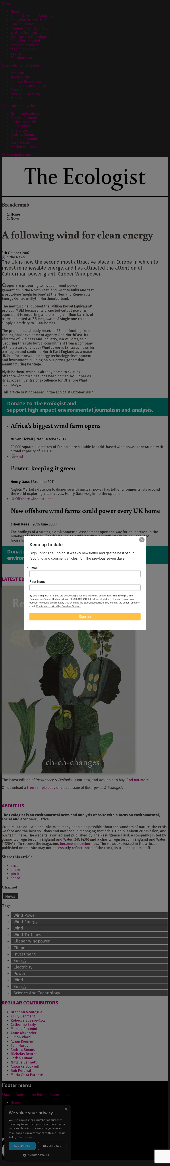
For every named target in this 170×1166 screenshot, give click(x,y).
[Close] (142, 539)
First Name (37, 581)
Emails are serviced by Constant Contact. (58, 606)
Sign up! (85, 616)
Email (33, 567)
